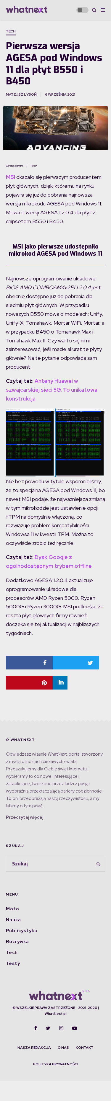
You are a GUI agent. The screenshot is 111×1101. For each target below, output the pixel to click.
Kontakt (85, 1047)
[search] (98, 864)
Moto (12, 909)
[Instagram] (61, 1028)
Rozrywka (17, 942)
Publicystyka (21, 931)
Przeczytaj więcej (24, 817)
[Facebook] (35, 1028)
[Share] (29, 662)
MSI (10, 177)
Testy (13, 963)
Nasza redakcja (34, 1047)
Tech (11, 31)
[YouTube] (74, 1028)
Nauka (13, 920)
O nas (63, 1047)
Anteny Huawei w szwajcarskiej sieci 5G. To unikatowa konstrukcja (51, 390)
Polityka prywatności (55, 1064)
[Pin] (29, 683)
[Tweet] (76, 662)
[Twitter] (48, 1028)
